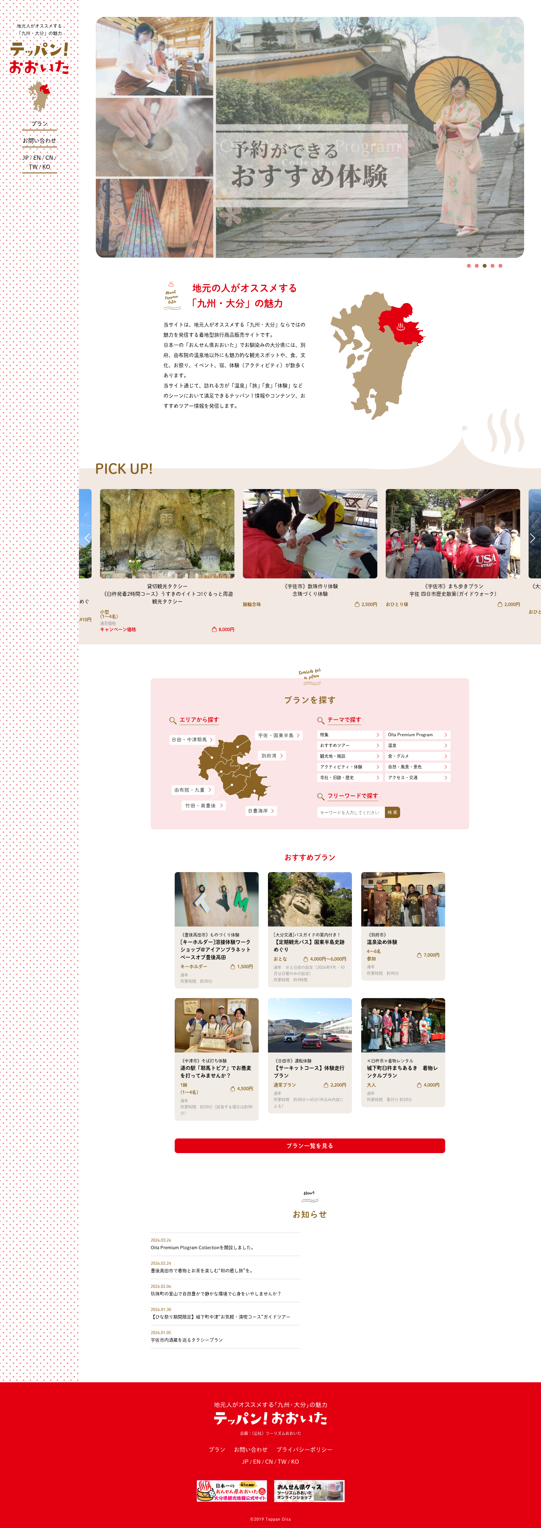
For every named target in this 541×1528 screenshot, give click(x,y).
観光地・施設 (332, 756)
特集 (324, 735)
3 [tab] (485, 266)
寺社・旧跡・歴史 (337, 777)
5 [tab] (500, 266)
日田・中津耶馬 (187, 740)
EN (37, 157)
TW (33, 166)
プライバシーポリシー (304, 1449)
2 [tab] (477, 266)
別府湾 (272, 756)
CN (49, 157)
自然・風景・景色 (405, 767)
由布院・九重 (193, 790)
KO (46, 166)
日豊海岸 (261, 811)
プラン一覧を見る (310, 1146)
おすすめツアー (335, 745)
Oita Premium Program (410, 735)
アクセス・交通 (403, 777)
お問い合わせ (39, 140)
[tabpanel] (310, 137)
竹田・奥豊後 (204, 805)
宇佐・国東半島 (279, 736)
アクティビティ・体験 (341, 767)
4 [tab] (493, 266)
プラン (39, 124)
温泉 (392, 745)
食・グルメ (398, 756)
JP (25, 157)
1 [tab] (469, 266)
